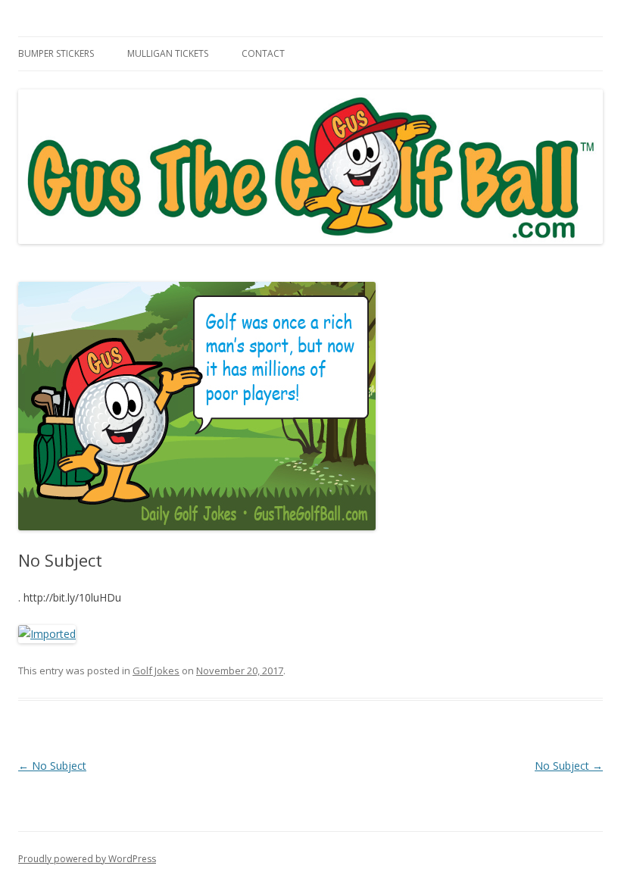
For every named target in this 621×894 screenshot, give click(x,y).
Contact (263, 53)
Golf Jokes (156, 670)
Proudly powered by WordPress (87, 858)
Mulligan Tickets (167, 53)
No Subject (52, 765)
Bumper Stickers (56, 53)
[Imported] (47, 634)
